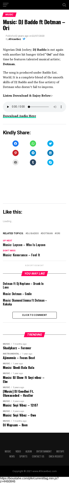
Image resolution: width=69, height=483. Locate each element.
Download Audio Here (19, 116)
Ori (58, 233)
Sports (23, 456)
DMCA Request (56, 456)
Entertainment (44, 451)
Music (8, 451)
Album (28, 451)
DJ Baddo (33, 233)
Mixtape (60, 451)
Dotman (47, 233)
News (12, 456)
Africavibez (14, 39)
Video (18, 451)
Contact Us (38, 456)
